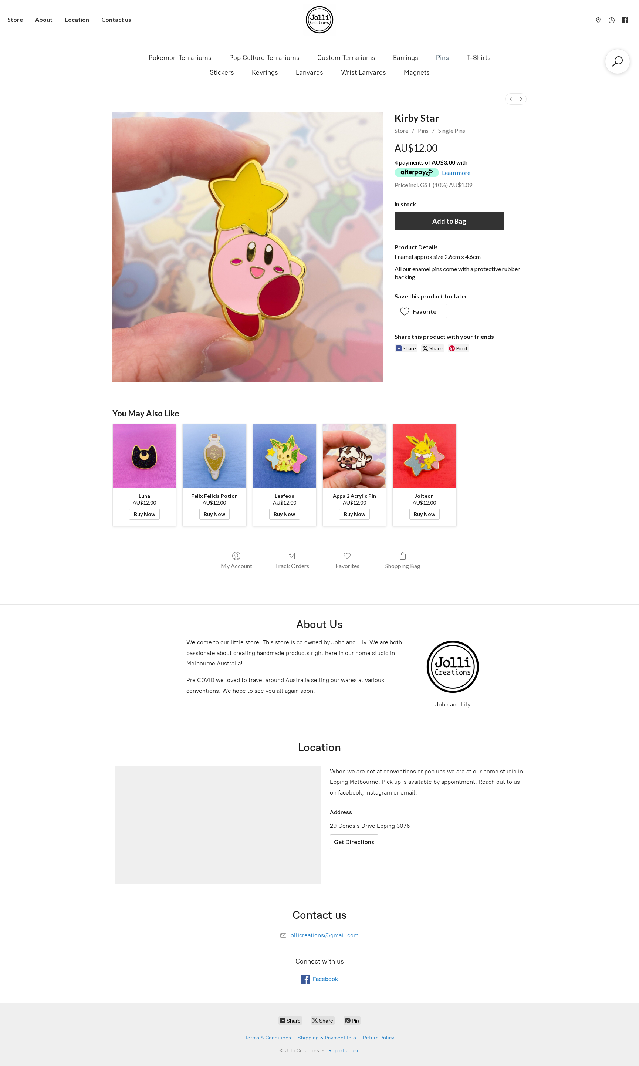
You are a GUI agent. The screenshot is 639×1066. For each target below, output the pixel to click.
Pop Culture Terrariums (264, 58)
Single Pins (451, 130)
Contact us (116, 19)
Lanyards (309, 72)
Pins (442, 58)
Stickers (222, 72)
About (44, 19)
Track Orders (292, 565)
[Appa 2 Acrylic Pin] (354, 455)
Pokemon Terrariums (180, 58)
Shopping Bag (402, 565)
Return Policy (378, 1038)
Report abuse (344, 1051)
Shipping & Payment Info (327, 1038)
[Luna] (144, 455)
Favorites (347, 565)
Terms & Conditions (268, 1038)
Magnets (417, 72)
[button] (421, 311)
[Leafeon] (284, 455)
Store (15, 19)
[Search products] (617, 61)
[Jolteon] (424, 455)
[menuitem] (511, 99)
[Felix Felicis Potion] (214, 455)
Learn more (456, 172)
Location (77, 19)
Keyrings (265, 72)
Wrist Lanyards (363, 72)
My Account (236, 565)
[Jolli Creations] (319, 20)
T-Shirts (479, 58)
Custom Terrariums (346, 58)
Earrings (405, 58)
